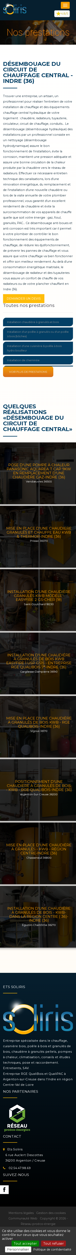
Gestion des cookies (51, 1213)
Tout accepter (25, 1243)
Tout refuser (53, 1243)
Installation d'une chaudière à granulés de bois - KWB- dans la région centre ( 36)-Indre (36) (39, 914)
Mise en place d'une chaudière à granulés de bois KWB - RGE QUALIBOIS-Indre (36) (39, 722)
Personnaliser (18, 1249)
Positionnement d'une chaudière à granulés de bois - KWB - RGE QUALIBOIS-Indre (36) (39, 785)
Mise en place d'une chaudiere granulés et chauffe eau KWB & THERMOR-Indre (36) (39, 532)
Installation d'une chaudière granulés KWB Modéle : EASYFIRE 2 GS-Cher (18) (39, 596)
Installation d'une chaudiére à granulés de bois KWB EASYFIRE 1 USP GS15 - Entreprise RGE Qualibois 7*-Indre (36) (39, 661)
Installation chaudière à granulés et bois (33, 322)
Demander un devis (24, 298)
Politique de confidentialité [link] (52, 1249)
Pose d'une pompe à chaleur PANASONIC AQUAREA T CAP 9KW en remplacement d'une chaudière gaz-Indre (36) (39, 471)
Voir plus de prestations (28, 371)
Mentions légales (21, 1213)
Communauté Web (23, 1218)
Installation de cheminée (23, 360)
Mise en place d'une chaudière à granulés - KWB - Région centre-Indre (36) (39, 849)
